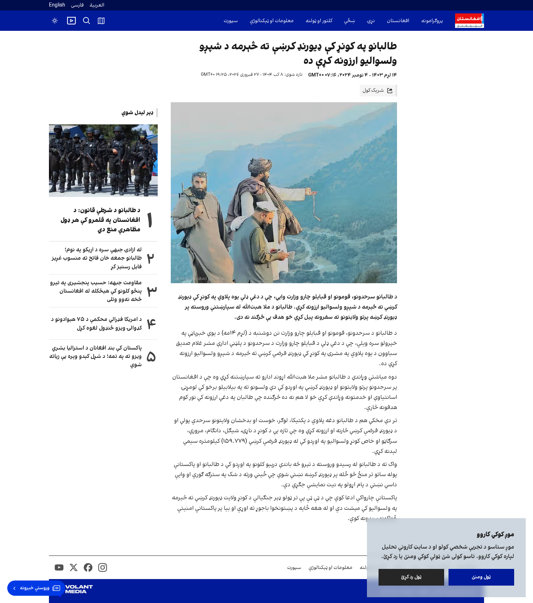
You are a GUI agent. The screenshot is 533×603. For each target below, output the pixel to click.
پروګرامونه (432, 21)
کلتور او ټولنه (319, 21)
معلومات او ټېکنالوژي (272, 21)
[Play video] (71, 20)
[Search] (86, 20)
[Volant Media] (74, 591)
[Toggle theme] (55, 20)
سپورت (231, 21)
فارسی (77, 5)
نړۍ (371, 21)
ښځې (349, 21)
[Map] (101, 20)
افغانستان (398, 21)
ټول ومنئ (481, 577)
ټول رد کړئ (411, 577)
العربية (97, 5)
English (57, 5)
